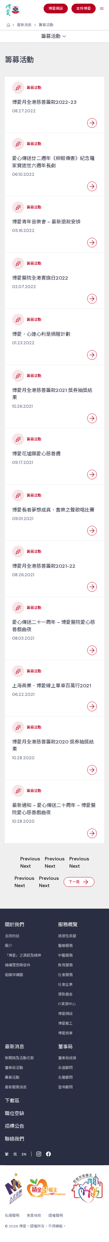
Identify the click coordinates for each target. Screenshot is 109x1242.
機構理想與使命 (17, 965)
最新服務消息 (16, 1087)
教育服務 (65, 965)
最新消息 (24, 24)
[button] (79, 881)
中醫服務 (65, 955)
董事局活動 (14, 1067)
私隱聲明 (12, 1215)
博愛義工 (65, 1023)
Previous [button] (30, 859)
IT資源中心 (67, 1004)
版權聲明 (55, 1215)
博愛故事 (65, 1033)
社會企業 (65, 984)
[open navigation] (101, 8)
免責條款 (34, 1215)
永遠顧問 (65, 1067)
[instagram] (38, 1154)
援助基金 (65, 994)
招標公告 (14, 1126)
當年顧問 (65, 1087)
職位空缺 (14, 1113)
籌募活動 (46, 24)
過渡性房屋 (67, 936)
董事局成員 (67, 1058)
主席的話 (12, 936)
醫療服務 (65, 945)
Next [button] (25, 866)
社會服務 (65, 974)
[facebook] (48, 1154)
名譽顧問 (65, 1077)
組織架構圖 (14, 974)
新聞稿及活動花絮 (19, 1058)
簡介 (8, 945)
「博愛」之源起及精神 (23, 955)
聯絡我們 (14, 1139)
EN (24, 1154)
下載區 (12, 1100)
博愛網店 (65, 1013)
